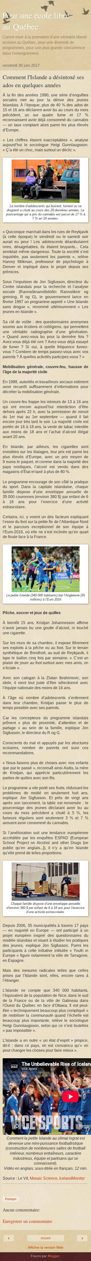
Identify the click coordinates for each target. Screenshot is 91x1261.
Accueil (45, 1238)
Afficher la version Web (45, 1247)
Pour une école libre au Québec (35, 21)
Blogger (53, 1256)
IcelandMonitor (72, 1178)
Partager (11, 1199)
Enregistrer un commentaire (27, 1221)
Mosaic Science (43, 1178)
